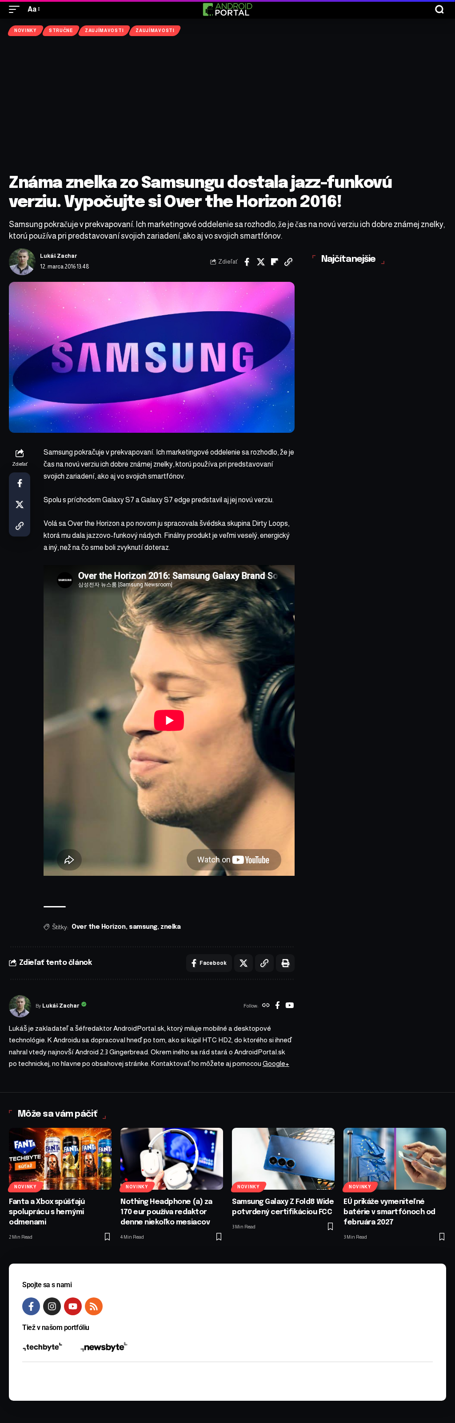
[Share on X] (261, 262)
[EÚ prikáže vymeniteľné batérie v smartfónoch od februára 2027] (394, 1159)
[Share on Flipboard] (274, 262)
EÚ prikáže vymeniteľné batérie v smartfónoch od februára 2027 (389, 1212)
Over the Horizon (99, 927)
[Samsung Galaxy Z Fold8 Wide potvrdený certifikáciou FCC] (283, 1159)
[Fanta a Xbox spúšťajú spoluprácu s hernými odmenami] (60, 1159)
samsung (143, 927)
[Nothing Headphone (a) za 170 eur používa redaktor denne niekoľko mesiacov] (171, 1159)
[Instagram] (52, 1306)
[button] (16, 9)
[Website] (266, 1006)
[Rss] (94, 1306)
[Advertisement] (227, 105)
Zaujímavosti (104, 30)
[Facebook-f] (31, 1306)
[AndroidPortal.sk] (227, 9)
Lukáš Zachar (58, 256)
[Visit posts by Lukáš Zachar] (22, 261)
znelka (170, 927)
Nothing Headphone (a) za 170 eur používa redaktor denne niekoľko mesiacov (166, 1212)
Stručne (61, 30)
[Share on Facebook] (247, 262)
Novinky (25, 30)
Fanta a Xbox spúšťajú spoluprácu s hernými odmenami (46, 1212)
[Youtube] (73, 1306)
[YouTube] (289, 1006)
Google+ (276, 1063)
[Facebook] (277, 1006)
